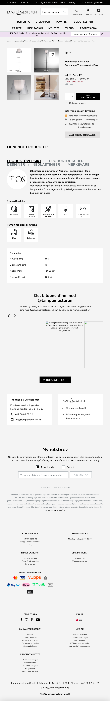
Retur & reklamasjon (30, 561)
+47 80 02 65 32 (24, 414)
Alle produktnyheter (30, 671)
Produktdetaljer (66, 160)
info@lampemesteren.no (28, 419)
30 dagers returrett (80, 561)
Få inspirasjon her (53, 380)
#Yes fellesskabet (80, 634)
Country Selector (30, 646)
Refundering (30, 564)
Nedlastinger (46, 164)
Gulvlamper (47, 41)
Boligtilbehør (30, 668)
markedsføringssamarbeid (79, 646)
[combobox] (54, 11)
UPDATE (85, 34)
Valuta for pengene (30, 665)
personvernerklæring (56, 510)
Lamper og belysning (15, 41)
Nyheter (53, 28)
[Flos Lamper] (80, 53)
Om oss (30, 634)
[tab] (26, 161)
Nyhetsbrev (80, 558)
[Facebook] (21, 619)
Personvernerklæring (30, 643)
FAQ (30, 544)
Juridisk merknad (30, 637)
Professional (89, 28)
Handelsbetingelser (30, 640)
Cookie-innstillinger (80, 637)
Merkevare (78, 164)
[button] (19, 87)
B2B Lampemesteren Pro (80, 643)
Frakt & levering (30, 558)
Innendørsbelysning (33, 41)
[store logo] (22, 11)
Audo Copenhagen (30, 660)
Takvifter (62, 21)
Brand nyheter (80, 640)
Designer (16, 164)
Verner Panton (30, 662)
